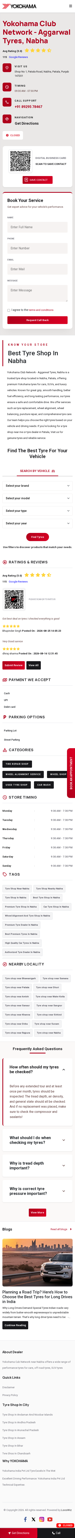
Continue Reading (15, 1325)
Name (10, 217)
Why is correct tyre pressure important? (38, 1191)
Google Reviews (18, 57)
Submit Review (14, 665)
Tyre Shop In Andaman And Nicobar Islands (27, 1414)
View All (34, 665)
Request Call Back (37, 320)
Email (10, 260)
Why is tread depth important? (38, 1165)
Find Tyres (37, 537)
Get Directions (27, 123)
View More (37, 1212)
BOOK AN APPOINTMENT (71, 773)
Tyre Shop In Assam (13, 1437)
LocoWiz (66, 1510)
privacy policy (10, 1395)
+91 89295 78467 (28, 107)
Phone (11, 239)
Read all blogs (59, 1229)
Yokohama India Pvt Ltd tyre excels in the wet (28, 1470)
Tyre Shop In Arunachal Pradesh (20, 1430)
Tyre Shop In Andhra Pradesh (19, 1422)
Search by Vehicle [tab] (37, 471)
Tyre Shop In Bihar (12, 1445)
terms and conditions (41, 309)
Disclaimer (8, 1387)
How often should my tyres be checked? (38, 1069)
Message (12, 281)
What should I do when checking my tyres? (38, 1140)
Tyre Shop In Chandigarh (16, 1453)
